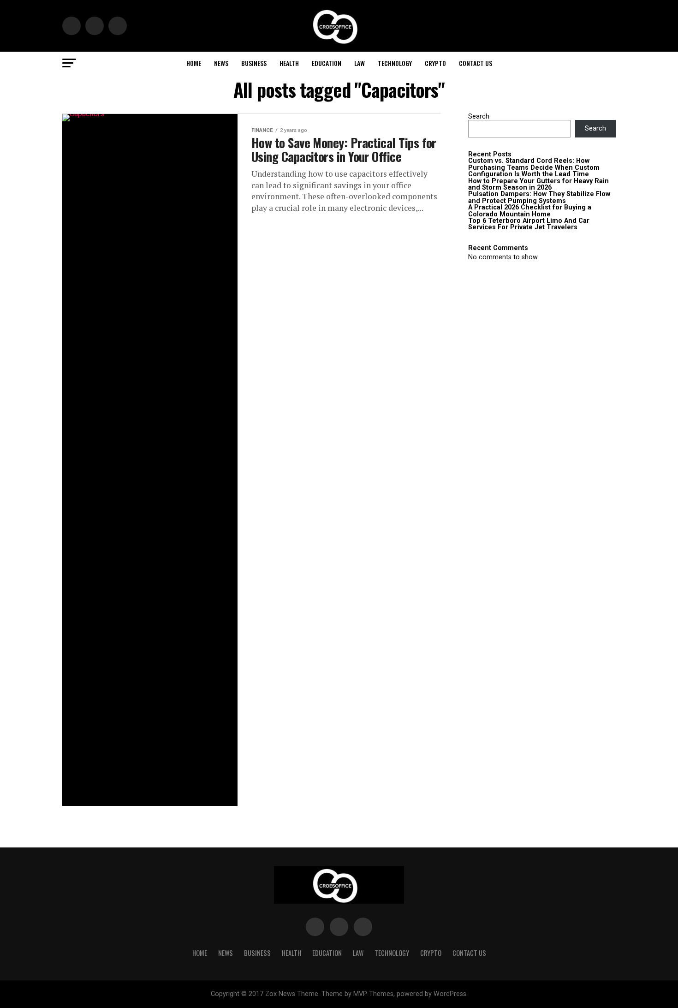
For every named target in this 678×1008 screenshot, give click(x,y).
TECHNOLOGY (395, 63)
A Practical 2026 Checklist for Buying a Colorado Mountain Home (529, 210)
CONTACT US (475, 63)
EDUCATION (326, 63)
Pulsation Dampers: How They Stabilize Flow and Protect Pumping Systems (539, 197)
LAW (359, 63)
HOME (193, 63)
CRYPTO (435, 63)
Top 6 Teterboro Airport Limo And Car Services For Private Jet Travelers (528, 224)
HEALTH (289, 63)
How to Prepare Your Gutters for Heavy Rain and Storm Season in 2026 (538, 184)
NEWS (221, 63)
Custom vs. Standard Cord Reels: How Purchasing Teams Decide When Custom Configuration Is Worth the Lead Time (534, 167)
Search (478, 116)
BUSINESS (254, 63)
